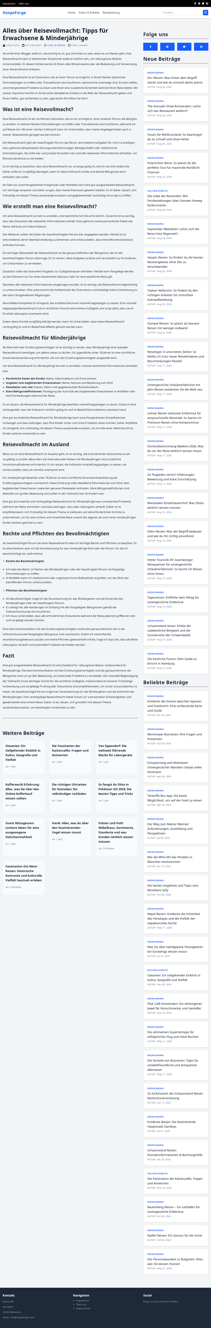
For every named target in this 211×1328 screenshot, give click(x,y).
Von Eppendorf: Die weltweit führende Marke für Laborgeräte (115, 750)
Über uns (24, 3)
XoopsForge (14, 12)
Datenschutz (83, 1308)
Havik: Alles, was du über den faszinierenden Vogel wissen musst (70, 827)
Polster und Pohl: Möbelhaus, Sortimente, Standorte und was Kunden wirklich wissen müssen (116, 832)
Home (71, 12)
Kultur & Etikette (89, 12)
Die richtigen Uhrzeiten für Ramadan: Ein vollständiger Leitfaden (69, 789)
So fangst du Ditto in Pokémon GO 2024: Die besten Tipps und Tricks (115, 789)
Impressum (9, 3)
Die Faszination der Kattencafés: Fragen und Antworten (70, 750)
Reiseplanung (111, 12)
